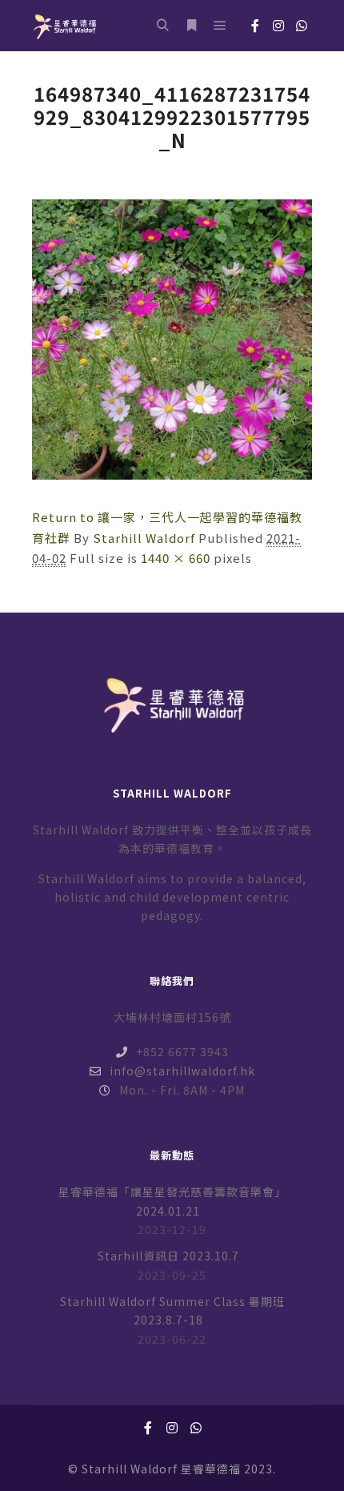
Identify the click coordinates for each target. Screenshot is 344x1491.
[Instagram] (278, 25)
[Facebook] (255, 25)
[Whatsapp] (301, 25)
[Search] (162, 25)
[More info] (191, 25)
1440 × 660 (175, 557)
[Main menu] (220, 25)
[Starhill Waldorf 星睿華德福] (64, 25)
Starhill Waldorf (144, 537)
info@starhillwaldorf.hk (182, 1071)
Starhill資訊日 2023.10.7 (168, 1256)
